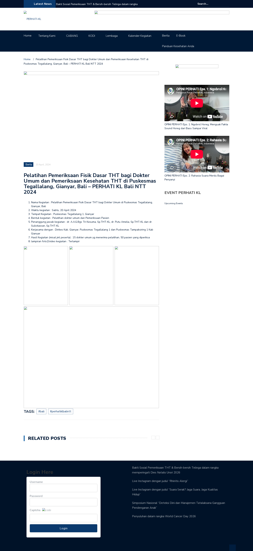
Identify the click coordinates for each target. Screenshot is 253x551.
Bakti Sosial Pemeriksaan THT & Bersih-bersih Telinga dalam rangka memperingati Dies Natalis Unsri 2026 (97, 6)
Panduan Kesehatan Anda (178, 46)
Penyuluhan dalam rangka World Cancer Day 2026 (164, 516)
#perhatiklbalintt (60, 411)
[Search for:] (209, 3)
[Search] (227, 3)
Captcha (35, 510)
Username (36, 481)
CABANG (72, 36)
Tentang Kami (46, 36)
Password (36, 496)
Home (27, 35)
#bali (41, 411)
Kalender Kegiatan (139, 36)
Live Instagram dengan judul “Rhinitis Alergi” (160, 481)
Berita (165, 35)
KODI (92, 36)
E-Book (180, 35)
